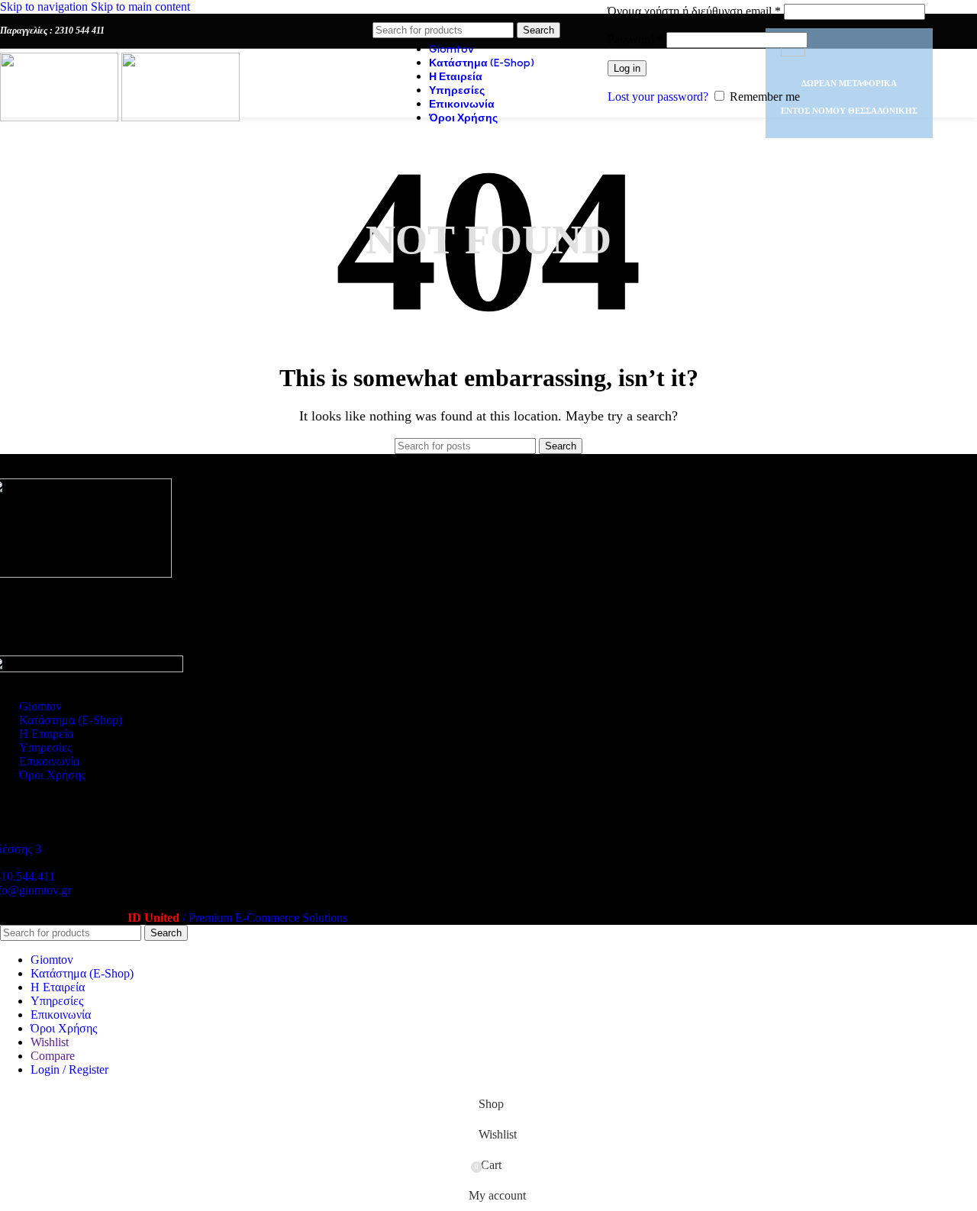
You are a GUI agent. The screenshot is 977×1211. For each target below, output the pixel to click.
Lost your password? (658, 96)
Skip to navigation (45, 6)
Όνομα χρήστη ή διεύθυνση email (694, 11)
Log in (627, 68)
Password (635, 39)
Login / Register (69, 1069)
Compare (53, 1055)
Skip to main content (140, 6)
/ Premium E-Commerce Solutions (237, 917)
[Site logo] (60, 117)
